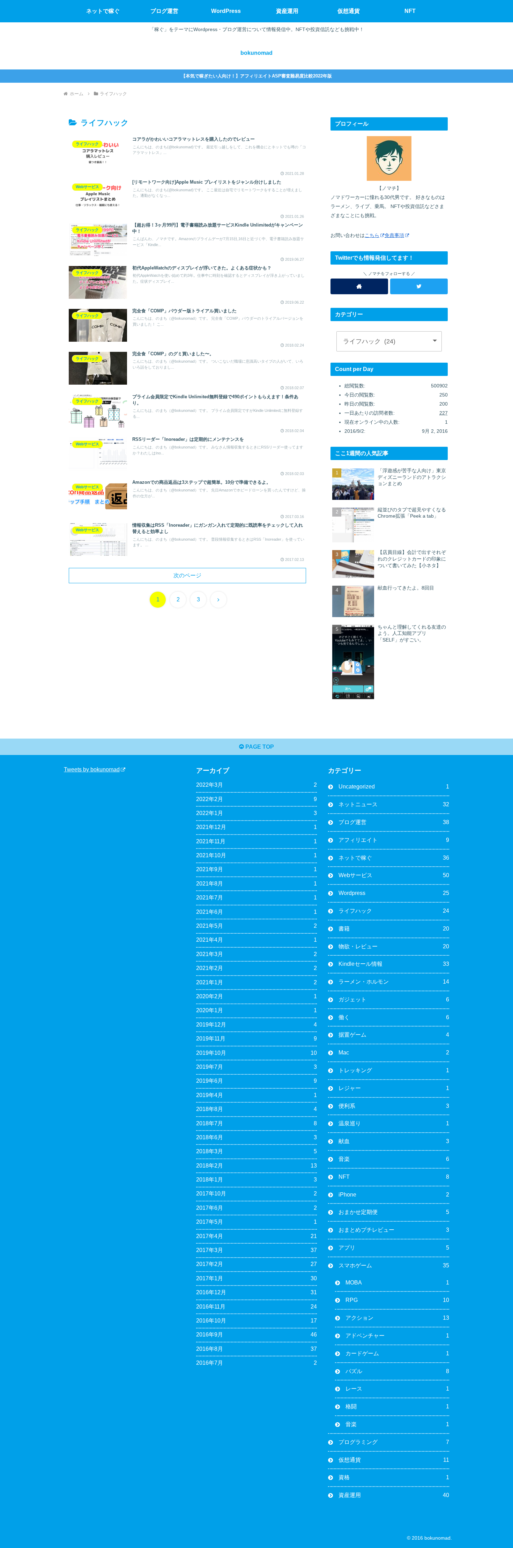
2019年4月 (256, 1095)
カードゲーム (397, 1353)
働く (394, 1017)
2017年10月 (256, 1194)
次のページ (187, 575)
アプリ (394, 1248)
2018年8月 (256, 1109)
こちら (372, 235)
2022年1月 (256, 813)
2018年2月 (256, 1166)
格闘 (397, 1406)
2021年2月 (256, 968)
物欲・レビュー (394, 946)
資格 (394, 1477)
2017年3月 (256, 1250)
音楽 (394, 1159)
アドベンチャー (397, 1336)
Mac (394, 1053)
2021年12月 (256, 827)
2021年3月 (256, 954)
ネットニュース (394, 804)
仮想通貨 (394, 1460)
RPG (397, 1300)
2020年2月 (256, 996)
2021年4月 (256, 940)
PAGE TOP (259, 747)
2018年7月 (256, 1123)
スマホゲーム (394, 1265)
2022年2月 (256, 799)
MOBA (397, 1283)
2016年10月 (256, 1321)
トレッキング (394, 1070)
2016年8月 (256, 1349)
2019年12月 (256, 1025)
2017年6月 (256, 1208)
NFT (394, 1177)
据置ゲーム (394, 1035)
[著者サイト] (359, 286)
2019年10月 (256, 1053)
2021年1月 (256, 982)
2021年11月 (256, 841)
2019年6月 (256, 1081)
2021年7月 (256, 898)
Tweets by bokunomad (92, 769)
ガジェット (394, 999)
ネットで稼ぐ (394, 858)
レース (397, 1389)
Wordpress (394, 893)
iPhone (394, 1195)
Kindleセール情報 (394, 964)
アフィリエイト (394, 840)
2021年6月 (256, 912)
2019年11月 (256, 1039)
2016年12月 (256, 1292)
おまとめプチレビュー (394, 1230)
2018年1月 (256, 1180)
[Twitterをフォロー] (419, 286)
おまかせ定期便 (394, 1212)
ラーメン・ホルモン (394, 982)
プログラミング (394, 1442)
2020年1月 (256, 1010)
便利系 (394, 1106)
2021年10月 (256, 855)
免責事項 (394, 235)
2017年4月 (256, 1236)
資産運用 (394, 1495)
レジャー (394, 1088)
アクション (397, 1318)
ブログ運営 (394, 822)
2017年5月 (256, 1222)
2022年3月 (256, 785)
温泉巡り (394, 1123)
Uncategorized (394, 787)
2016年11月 (256, 1307)
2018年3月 (256, 1151)
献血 (394, 1141)
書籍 (394, 929)
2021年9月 (256, 869)
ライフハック (394, 911)
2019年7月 (256, 1067)
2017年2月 (256, 1264)
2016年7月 (256, 1363)
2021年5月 (256, 926)
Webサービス (394, 875)
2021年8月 (256, 884)
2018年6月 (256, 1137)
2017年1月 (256, 1278)
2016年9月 (256, 1335)
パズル (397, 1371)
